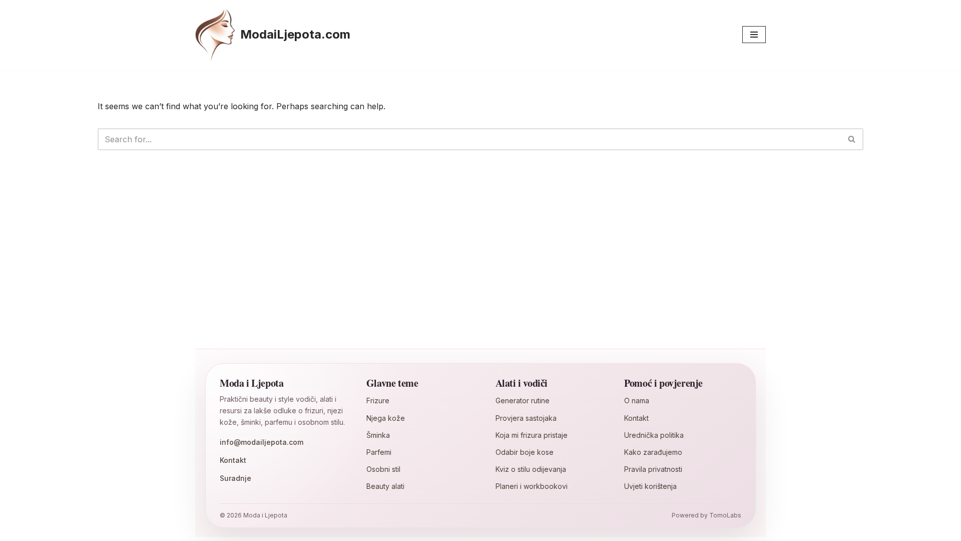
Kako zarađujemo (653, 452)
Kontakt (233, 460)
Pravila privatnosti (653, 469)
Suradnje (235, 478)
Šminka (378, 435)
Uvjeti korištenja (650, 486)
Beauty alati (385, 486)
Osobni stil (383, 469)
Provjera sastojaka (526, 418)
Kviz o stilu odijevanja (531, 469)
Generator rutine (523, 400)
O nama (636, 400)
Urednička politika (654, 435)
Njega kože (385, 418)
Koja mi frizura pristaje (532, 435)
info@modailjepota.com (261, 442)
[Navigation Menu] (754, 34)
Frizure (377, 400)
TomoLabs (725, 515)
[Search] (852, 139)
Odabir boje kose (525, 452)
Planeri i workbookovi (532, 486)
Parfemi (378, 452)
